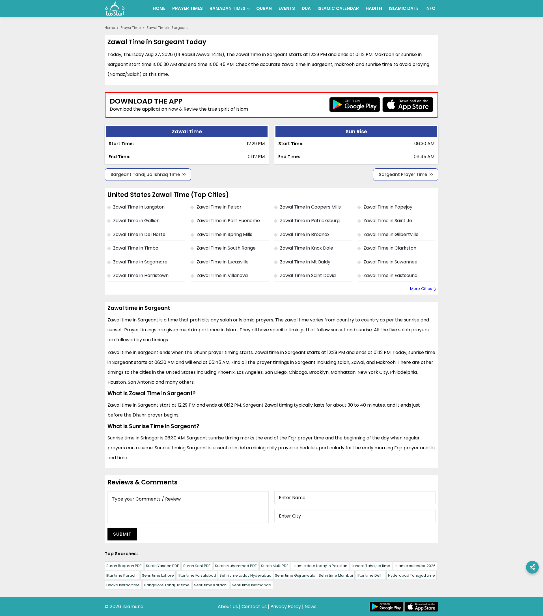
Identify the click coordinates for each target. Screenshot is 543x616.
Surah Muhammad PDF (236, 565)
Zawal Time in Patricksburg (310, 220)
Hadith (374, 8)
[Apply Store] (407, 104)
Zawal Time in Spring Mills (224, 234)
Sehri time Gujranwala (295, 575)
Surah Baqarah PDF (123, 565)
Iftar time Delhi (370, 575)
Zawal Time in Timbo (135, 248)
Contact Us (254, 606)
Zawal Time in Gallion (136, 220)
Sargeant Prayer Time (403, 174)
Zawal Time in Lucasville (223, 262)
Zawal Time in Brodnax (304, 234)
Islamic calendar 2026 (415, 565)
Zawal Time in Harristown (141, 275)
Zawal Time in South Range (226, 248)
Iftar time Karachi (121, 575)
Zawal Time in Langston (139, 207)
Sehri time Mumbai (336, 575)
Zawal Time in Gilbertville (391, 234)
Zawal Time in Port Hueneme (228, 220)
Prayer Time (131, 27)
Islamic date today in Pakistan (320, 565)
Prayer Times (187, 8)
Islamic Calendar (338, 8)
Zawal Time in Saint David (308, 275)
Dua (306, 8)
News (310, 606)
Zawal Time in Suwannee (390, 262)
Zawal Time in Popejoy (387, 207)
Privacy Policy (285, 606)
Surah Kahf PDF (196, 565)
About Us (228, 606)
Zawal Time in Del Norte (139, 234)
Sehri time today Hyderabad (245, 575)
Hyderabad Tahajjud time (411, 575)
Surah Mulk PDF (274, 565)
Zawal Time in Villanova (222, 275)
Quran (264, 8)
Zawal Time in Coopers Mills (310, 207)
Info (430, 8)
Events (287, 8)
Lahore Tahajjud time (371, 565)
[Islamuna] (115, 8)
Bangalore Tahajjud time (166, 585)
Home (159, 8)
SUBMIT (122, 534)
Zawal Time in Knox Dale (306, 248)
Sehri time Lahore (158, 575)
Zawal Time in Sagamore (140, 262)
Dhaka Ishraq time (123, 585)
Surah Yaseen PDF (162, 565)
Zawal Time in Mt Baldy (305, 262)
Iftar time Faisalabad (197, 575)
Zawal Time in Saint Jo (387, 220)
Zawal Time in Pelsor (219, 207)
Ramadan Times (227, 8)
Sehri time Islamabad (251, 585)
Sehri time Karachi (210, 585)
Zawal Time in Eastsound (390, 275)
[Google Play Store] (354, 104)
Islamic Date (404, 8)
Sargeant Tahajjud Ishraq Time (145, 174)
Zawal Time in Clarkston (389, 248)
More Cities (421, 288)
